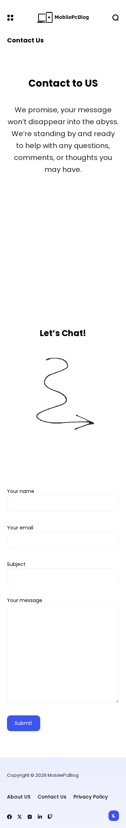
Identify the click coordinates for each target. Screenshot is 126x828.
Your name (20, 491)
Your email (20, 527)
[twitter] (19, 816)
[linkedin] (39, 816)
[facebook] (9, 816)
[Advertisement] (63, 251)
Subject (16, 564)
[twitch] (50, 816)
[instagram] (29, 816)
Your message (24, 600)
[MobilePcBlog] (63, 18)
